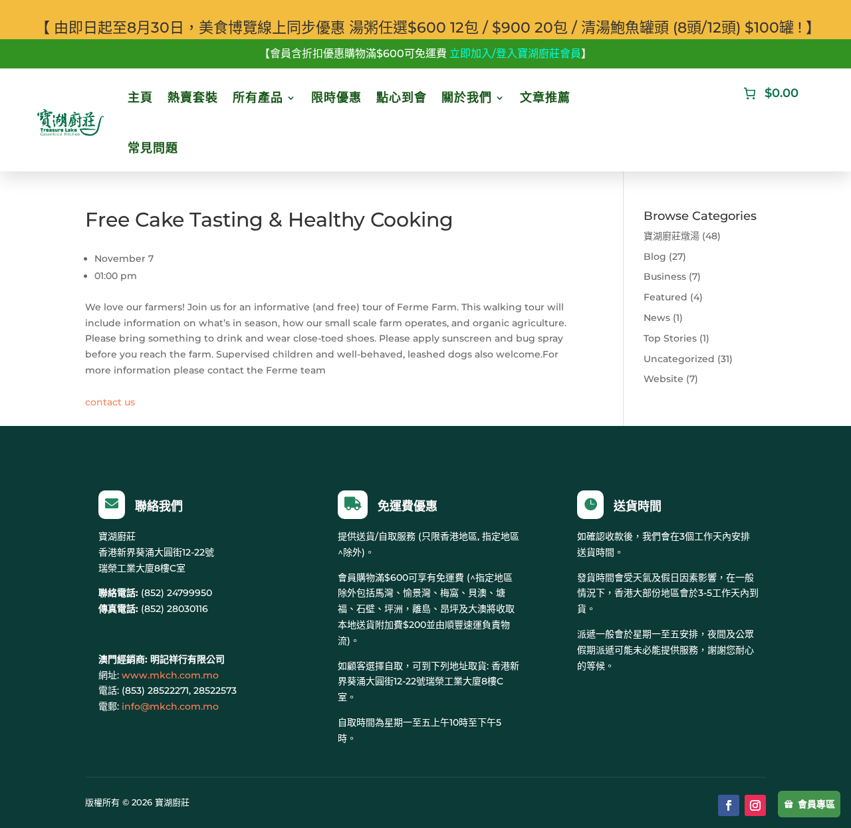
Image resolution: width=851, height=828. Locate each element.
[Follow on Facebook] (728, 805)
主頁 (140, 97)
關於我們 (466, 97)
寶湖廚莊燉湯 (671, 236)
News (657, 318)
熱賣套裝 (193, 97)
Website (663, 379)
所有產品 (258, 97)
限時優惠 (336, 97)
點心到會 (401, 97)
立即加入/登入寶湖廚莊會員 (515, 53)
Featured (665, 297)
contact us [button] (110, 402)
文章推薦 (545, 97)
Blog (655, 256)
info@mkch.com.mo (170, 706)
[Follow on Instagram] (755, 805)
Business (665, 276)
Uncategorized (679, 359)
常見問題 (153, 148)
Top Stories (670, 338)
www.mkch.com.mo (170, 675)
